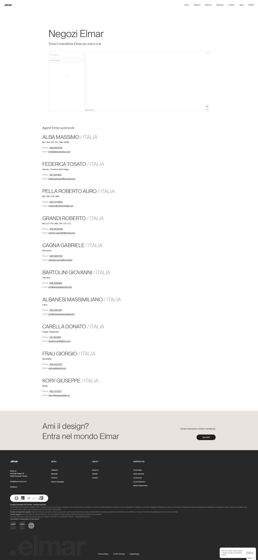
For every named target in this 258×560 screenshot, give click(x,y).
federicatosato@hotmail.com (61, 178)
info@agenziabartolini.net (60, 287)
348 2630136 (55, 147)
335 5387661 (55, 310)
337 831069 (55, 337)
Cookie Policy (134, 554)
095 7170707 (55, 391)
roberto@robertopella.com (60, 205)
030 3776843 (56, 202)
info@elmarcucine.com (18, 482)
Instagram (13, 487)
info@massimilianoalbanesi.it (61, 314)
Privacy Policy (103, 554)
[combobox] (251, 558)
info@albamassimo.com (59, 151)
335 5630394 (56, 229)
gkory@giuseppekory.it (59, 395)
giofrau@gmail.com (57, 368)
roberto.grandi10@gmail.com (61, 233)
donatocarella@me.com (59, 341)
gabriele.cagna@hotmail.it (60, 260)
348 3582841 (55, 283)
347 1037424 (55, 174)
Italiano (250, 558)
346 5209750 (55, 256)
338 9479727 (55, 364)
